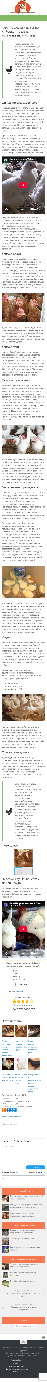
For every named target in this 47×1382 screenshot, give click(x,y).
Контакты (16, 1363)
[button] (17, 858)
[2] (5, 1103)
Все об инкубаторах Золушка (22, 1281)
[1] (3, 1103)
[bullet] (21, 1140)
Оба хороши (19, 979)
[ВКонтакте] (9, 1110)
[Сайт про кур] (23, 7)
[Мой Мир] (14, 1110)
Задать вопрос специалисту (13, 1116)
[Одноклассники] (4, 1110)
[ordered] (18, 1140)
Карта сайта (16, 1360)
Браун (16, 971)
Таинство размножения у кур (22, 1239)
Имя (4, 1150)
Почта (5, 1156)
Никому (16, 976)
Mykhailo (19, 991)
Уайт (15, 973)
